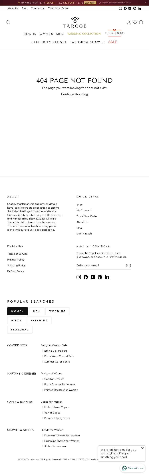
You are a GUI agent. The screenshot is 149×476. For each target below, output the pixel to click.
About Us (12, 8)
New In (30, 34)
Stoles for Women (55, 446)
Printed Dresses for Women (61, 389)
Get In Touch (84, 233)
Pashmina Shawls (87, 42)
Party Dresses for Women (60, 384)
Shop (79, 204)
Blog (24, 8)
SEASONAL (20, 329)
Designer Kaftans (51, 373)
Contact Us (37, 8)
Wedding (57, 311)
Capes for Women (52, 401)
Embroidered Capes (56, 407)
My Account (83, 210)
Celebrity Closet (49, 42)
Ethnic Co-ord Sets (55, 350)
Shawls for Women (52, 430)
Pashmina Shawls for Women (61, 440)
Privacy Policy (15, 259)
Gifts (16, 320)
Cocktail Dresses (54, 379)
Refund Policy (15, 271)
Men (60, 34)
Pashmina (39, 320)
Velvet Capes (52, 412)
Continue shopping (74, 94)
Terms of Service (17, 253)
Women (47, 34)
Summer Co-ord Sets (57, 361)
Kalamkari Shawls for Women (62, 435)
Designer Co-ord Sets (54, 345)
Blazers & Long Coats (57, 418)
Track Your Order (58, 8)
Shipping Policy (16, 265)
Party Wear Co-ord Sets (59, 356)
